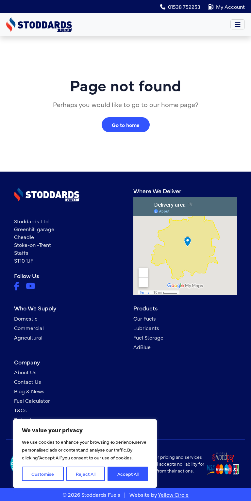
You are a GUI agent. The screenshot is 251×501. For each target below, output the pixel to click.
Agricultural (28, 337)
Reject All (85, 474)
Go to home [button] (126, 124)
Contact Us (27, 381)
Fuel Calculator (32, 400)
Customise (42, 474)
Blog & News (29, 391)
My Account (230, 6)
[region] (85, 453)
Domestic (26, 318)
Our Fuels (144, 318)
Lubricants (146, 327)
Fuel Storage (148, 337)
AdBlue (142, 346)
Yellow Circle (173, 494)
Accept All (128, 474)
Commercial (29, 327)
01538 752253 (184, 6)
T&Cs (20, 410)
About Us (25, 372)
